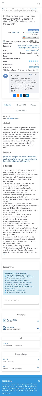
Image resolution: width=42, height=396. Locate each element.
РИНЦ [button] (36, 67)
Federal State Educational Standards (16, 161)
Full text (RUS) (20, 105)
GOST (30, 74)
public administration (29, 156)
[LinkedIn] (27, 95)
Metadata (7, 105)
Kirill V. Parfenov (32, 50)
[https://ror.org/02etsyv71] (37, 70)
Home (3, 9)
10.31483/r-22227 (32, 32)
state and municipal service (27, 159)
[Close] (39, 381)
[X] (24, 95)
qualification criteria (10, 159)
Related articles (20, 111)
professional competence (12, 156)
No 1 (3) (33, 9)
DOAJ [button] (31, 67)
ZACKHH (15, 32)
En (39, 4)
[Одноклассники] (18, 95)
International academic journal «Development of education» (28, 47)
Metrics (33, 105)
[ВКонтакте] (14, 95)
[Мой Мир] (21, 95)
